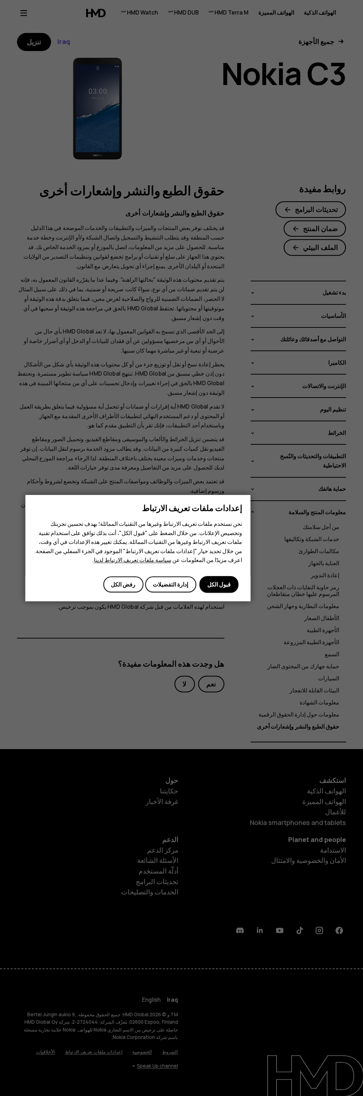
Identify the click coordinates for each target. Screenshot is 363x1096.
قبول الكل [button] (219, 584)
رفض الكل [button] (123, 584)
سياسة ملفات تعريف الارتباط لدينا (132, 560)
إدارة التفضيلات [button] (170, 584)
